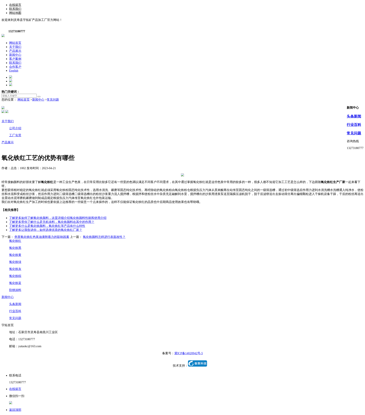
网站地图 (15, 12)
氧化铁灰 (15, 269)
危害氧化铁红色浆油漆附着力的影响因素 (41, 236)
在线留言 (15, 4)
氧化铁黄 (15, 254)
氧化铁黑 (15, 247)
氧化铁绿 (15, 262)
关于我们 (8, 121)
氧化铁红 (15, 240)
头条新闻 (354, 116)
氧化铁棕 (15, 276)
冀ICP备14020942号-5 (188, 353)
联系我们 (15, 8)
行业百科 (354, 125)
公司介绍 (15, 128)
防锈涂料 (15, 290)
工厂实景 (15, 135)
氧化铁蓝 (15, 283)
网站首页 (23, 99)
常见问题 (53, 99)
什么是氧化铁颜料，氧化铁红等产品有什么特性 (47, 225)
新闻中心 (38, 99)
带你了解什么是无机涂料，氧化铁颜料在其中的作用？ (51, 221)
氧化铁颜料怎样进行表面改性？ (104, 236)
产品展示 (8, 142)
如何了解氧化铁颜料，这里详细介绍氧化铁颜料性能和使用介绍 (57, 217)
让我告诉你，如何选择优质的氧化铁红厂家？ (45, 229)
